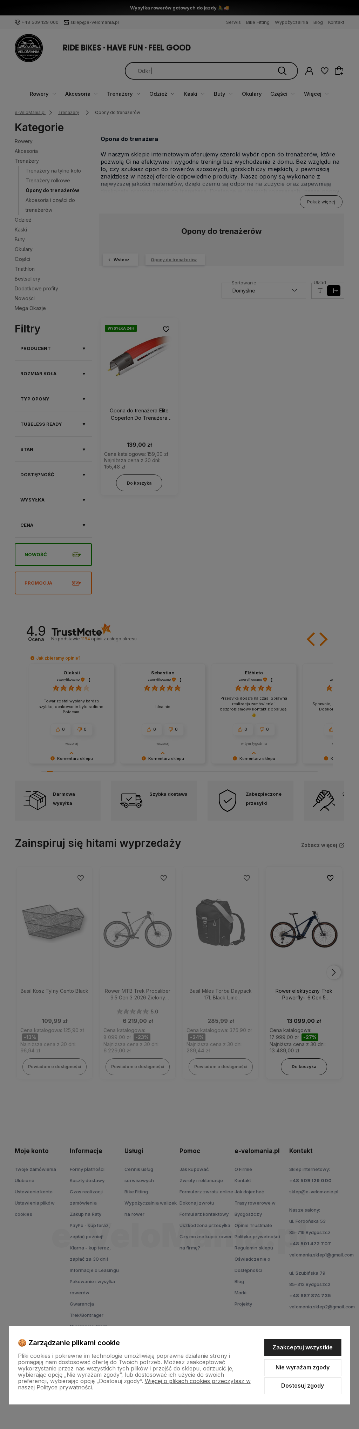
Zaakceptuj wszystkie (302, 1347)
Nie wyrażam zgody (303, 1367)
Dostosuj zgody (302, 1385)
